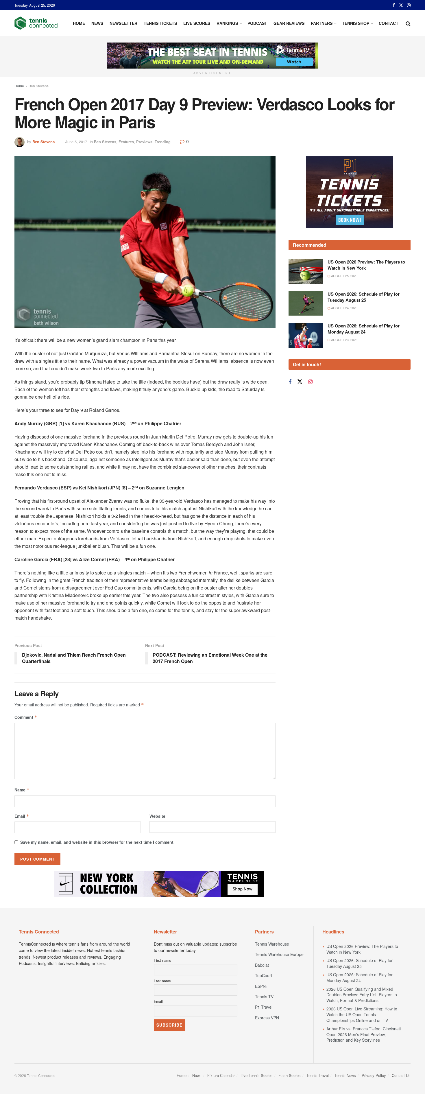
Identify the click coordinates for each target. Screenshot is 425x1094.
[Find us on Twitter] (401, 5)
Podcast (257, 23)
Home (79, 23)
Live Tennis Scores (257, 1075)
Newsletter (123, 23)
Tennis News (345, 1075)
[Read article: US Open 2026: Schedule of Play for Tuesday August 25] (306, 303)
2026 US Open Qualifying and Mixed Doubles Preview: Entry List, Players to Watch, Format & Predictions (361, 994)
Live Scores (196, 23)
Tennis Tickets (160, 23)
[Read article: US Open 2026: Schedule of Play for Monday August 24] (306, 335)
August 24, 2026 (343, 307)
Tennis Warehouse (272, 944)
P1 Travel (263, 1007)
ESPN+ (261, 986)
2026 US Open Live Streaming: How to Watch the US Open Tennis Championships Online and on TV (361, 1014)
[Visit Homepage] (36, 23)
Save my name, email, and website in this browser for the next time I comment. (97, 842)
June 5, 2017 (76, 141)
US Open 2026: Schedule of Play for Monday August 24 (364, 329)
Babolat (262, 965)
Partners (321, 23)
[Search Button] (408, 23)
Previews (144, 141)
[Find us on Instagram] (409, 5)
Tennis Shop (355, 23)
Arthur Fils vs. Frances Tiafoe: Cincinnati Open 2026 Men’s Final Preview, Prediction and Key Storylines (363, 1034)
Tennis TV (264, 996)
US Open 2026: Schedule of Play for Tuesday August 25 (364, 297)
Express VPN (267, 1018)
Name (21, 790)
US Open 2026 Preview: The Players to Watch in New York (366, 265)
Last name (162, 981)
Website (157, 816)
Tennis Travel (317, 1075)
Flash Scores (289, 1075)
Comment (25, 717)
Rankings (227, 23)
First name (162, 960)
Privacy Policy (374, 1075)
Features (126, 141)
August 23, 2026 (343, 339)
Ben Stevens (39, 85)
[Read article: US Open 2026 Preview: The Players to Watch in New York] (306, 271)
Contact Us (401, 1075)
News (97, 23)
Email (21, 816)
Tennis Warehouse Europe (279, 954)
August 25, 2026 (343, 275)
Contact (388, 23)
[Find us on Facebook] (394, 5)
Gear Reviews (289, 23)
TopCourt (263, 975)
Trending (163, 141)
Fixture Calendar (221, 1075)
